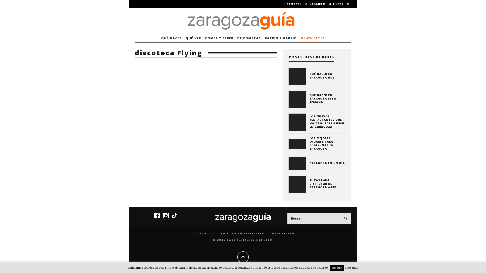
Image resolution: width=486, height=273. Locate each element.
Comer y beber (219, 38)
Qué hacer (171, 38)
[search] (345, 218)
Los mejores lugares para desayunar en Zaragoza (321, 143)
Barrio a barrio (281, 38)
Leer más (351, 267)
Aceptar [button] (337, 267)
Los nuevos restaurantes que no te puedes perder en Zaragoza (327, 122)
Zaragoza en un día (327, 163)
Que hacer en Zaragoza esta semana (322, 98)
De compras (249, 38)
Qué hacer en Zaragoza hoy (322, 75)
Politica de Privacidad (242, 233)
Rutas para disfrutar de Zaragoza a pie (322, 183)
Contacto (204, 233)
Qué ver (193, 38)
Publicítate (283, 233)
